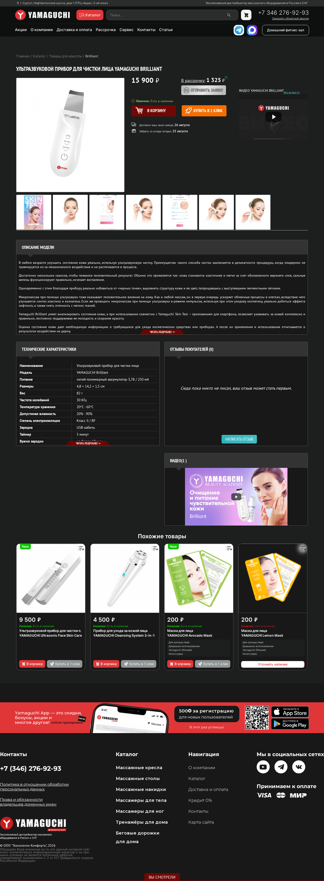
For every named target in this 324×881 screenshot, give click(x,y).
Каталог (196, 778)
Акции (21, 29)
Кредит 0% (200, 800)
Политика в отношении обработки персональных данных (34, 786)
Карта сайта (201, 822)
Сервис (127, 29)
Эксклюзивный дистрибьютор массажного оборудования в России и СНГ (257, 3)
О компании (42, 29)
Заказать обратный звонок (290, 18)
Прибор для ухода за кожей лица (120, 631)
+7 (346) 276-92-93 (30, 768)
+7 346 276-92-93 (283, 13)
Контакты (146, 29)
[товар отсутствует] (246, 15)
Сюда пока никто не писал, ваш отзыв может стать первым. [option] (236, 387)
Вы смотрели (162, 877)
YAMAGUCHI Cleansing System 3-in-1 (124, 635)
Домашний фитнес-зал (285, 30)
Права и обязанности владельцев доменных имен (28, 802)
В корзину (35, 664)
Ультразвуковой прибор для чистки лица (52, 631)
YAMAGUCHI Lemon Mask (262, 635)
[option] (236, 496)
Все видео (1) (292, 92)
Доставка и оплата (74, 29)
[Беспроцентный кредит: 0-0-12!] (226, 77)
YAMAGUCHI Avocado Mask (189, 635)
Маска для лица (180, 631)
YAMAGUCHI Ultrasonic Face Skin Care (50, 635)
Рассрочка (106, 29)
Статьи (166, 29)
